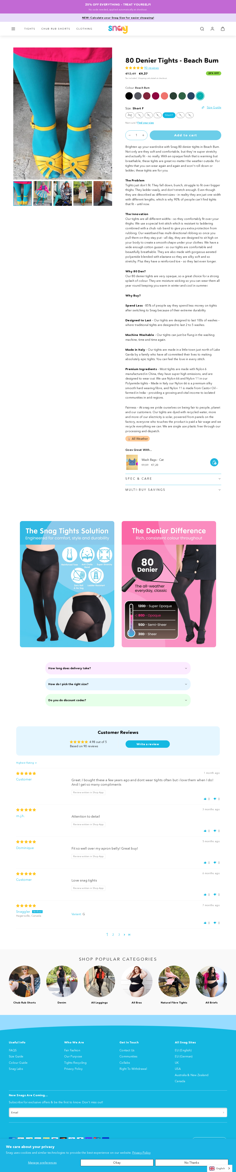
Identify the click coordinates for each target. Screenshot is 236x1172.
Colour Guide (18, 1062)
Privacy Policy (141, 1152)
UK (177, 1062)
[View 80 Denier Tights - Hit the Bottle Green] (182, 96)
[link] (212, 28)
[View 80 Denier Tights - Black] (129, 96)
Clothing (84, 28)
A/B (131, 115)
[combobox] (219, 1168)
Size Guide (16, 1056)
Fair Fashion (72, 1050)
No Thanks (191, 1162)
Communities (128, 1056)
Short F (169, 115)
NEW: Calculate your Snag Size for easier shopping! (118, 17)
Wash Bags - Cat (153, 460)
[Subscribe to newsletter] (223, 1112)
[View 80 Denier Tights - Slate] (138, 96)
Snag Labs (16, 1069)
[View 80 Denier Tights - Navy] (191, 96)
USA (178, 1069)
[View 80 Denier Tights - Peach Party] (164, 96)
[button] (13, 28)
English (220, 1168)
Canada (180, 1081)
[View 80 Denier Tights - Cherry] (155, 96)
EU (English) (183, 1050)
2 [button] (113, 934)
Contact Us (126, 1050)
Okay (117, 1162)
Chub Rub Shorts (55, 28)
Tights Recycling (75, 1062)
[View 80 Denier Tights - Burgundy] (146, 96)
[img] (26, 773)
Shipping (142, 78)
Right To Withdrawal (133, 1069)
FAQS (13, 1050)
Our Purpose (73, 1056)
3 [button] (119, 934)
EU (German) (184, 1056)
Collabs (124, 1062)
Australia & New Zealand (191, 1075)
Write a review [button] (147, 744)
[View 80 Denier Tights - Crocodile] (173, 96)
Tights (29, 28)
